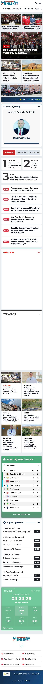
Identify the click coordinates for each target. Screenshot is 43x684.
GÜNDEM (6, 9)
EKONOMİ (28, 9)
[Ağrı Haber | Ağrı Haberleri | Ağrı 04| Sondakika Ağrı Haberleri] (9, 3)
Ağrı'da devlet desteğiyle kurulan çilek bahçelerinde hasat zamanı (24, 178)
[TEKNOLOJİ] (39, 314)
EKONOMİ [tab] (34, 153)
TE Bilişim (27, 681)
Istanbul (11, 160)
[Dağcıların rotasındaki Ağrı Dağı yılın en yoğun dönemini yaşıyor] (11, 405)
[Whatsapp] (21, 645)
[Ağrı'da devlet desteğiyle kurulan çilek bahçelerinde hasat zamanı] (32, 405)
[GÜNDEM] (39, 253)
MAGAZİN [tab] (21, 153)
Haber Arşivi (29, 664)
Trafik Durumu (30, 654)
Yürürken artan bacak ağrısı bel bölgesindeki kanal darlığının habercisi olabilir (24, 199)
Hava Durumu (9, 654)
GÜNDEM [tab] (9, 153)
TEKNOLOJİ (9, 314)
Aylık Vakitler (9, 628)
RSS (7, 674)
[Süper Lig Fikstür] (39, 523)
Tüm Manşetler (30, 659)
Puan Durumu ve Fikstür (12, 659)
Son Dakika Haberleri (11, 664)
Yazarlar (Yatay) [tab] (11, 107)
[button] (39, 89)
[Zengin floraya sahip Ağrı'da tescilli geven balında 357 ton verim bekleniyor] (32, 430)
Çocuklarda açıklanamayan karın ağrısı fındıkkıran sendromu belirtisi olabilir (14, 165)
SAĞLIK (38, 9)
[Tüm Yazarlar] (39, 107)
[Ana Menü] (40, 3)
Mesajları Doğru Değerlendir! (21, 112)
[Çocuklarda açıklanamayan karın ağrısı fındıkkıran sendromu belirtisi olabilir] (11, 430)
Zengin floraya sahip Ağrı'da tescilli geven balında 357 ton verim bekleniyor (35, 165)
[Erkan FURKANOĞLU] (21, 127)
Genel (12, 174)
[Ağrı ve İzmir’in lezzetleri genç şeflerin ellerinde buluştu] (11, 377)
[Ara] (36, 3)
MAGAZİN (16, 9)
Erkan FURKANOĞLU (21, 138)
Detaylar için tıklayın (21, 514)
